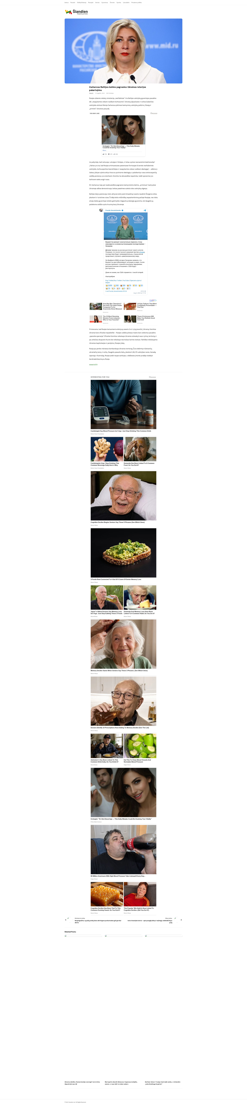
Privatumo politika (136, 2)
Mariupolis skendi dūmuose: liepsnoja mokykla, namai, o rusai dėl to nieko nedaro (121, 1083)
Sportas (119, 2)
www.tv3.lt (93, 364)
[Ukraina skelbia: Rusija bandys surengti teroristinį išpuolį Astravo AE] (83, 1007)
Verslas (97, 2)
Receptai (90, 2)
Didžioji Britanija (81, 2)
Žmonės (112, 2)
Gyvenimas (105, 2)
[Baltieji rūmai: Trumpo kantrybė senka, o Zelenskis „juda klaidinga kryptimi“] (163, 1007)
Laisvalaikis (126, 2)
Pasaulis (72, 2)
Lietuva (66, 2)
